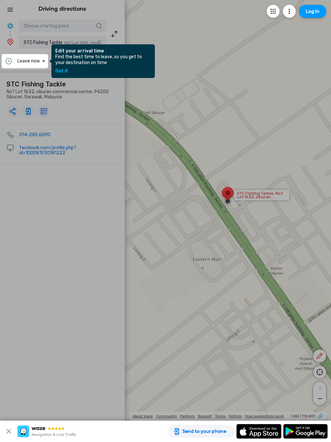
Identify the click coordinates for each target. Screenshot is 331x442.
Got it (61, 71)
